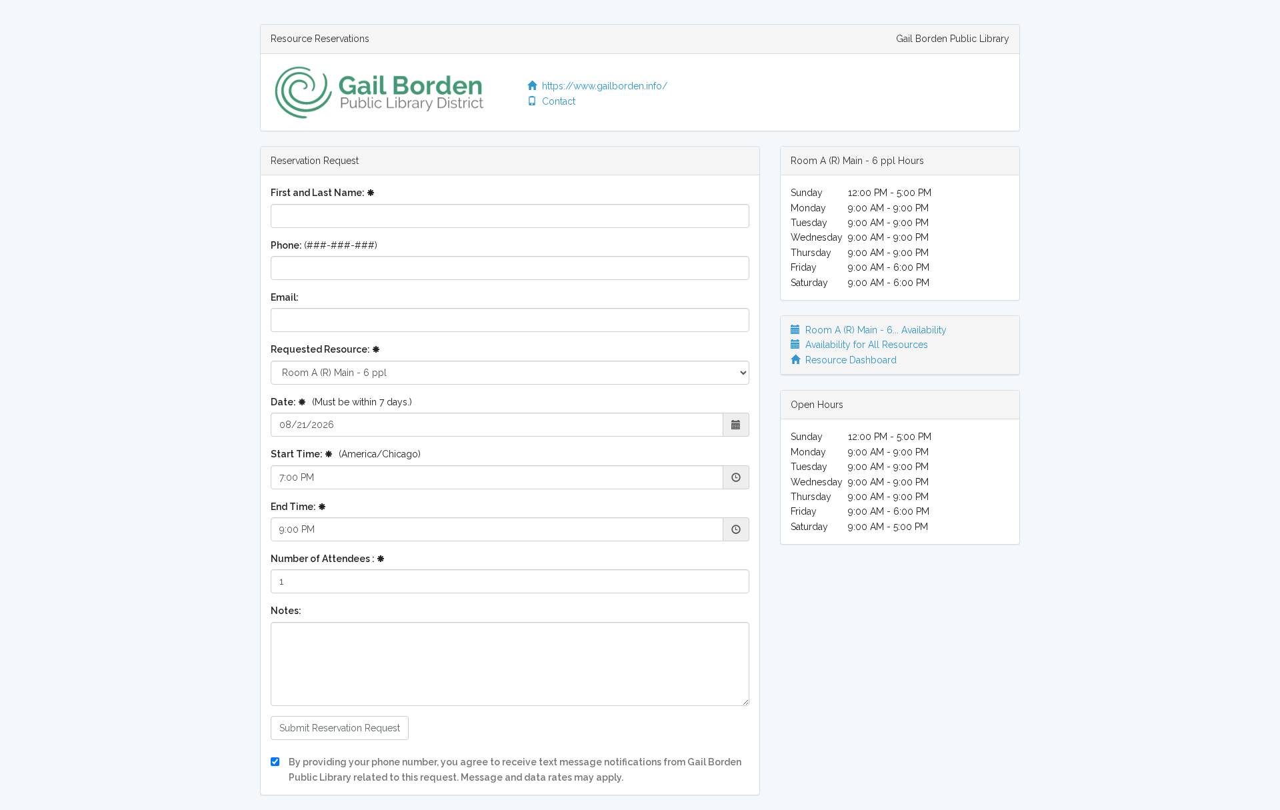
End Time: (294, 506)
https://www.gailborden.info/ (602, 86)
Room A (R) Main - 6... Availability (873, 330)
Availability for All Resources (864, 344)
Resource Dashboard (848, 360)
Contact (556, 101)
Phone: (324, 245)
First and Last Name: (319, 192)
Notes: (286, 610)
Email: (285, 297)
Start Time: (346, 454)
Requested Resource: (321, 349)
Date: (341, 402)
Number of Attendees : (324, 558)
